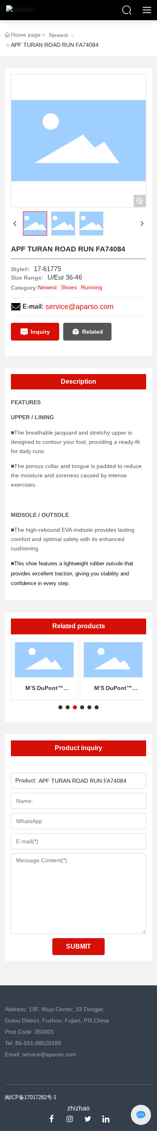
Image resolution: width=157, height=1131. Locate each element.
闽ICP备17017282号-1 (30, 1097)
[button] (60, 707)
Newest (58, 35)
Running (91, 287)
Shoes (69, 287)
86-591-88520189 (38, 1043)
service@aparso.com (79, 307)
